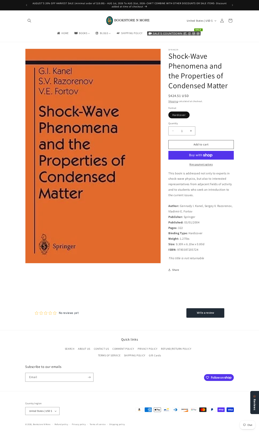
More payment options (201, 164)
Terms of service (98, 424)
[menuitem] (62, 33)
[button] (29, 20)
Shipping (173, 101)
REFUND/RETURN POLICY (176, 348)
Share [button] (175, 270)
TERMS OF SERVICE (109, 355)
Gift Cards (155, 355)
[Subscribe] (89, 377)
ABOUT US (84, 348)
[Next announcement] (232, 5)
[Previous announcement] (26, 5)
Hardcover (179, 115)
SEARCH (70, 348)
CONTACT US (101, 348)
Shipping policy (117, 424)
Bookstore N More (41, 424)
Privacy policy (79, 424)
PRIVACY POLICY (147, 348)
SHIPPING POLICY (134, 355)
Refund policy (61, 424)
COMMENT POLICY (123, 348)
